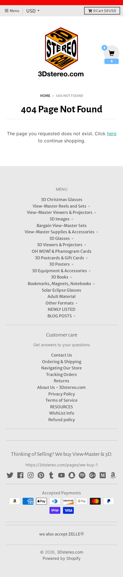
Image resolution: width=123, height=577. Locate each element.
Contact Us (61, 355)
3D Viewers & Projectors (59, 244)
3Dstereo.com (70, 552)
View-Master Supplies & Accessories (59, 231)
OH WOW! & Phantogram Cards (62, 251)
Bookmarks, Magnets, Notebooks (59, 283)
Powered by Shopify (62, 558)
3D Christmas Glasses (61, 199)
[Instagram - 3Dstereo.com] (30, 475)
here (111, 133)
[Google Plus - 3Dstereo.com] (92, 475)
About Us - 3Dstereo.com (61, 387)
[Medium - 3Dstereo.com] (102, 475)
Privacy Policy (61, 394)
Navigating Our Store (61, 368)
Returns (61, 380)
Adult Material (61, 296)
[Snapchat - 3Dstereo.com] (71, 475)
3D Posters (59, 264)
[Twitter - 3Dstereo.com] (10, 475)
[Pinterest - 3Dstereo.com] (40, 475)
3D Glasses (59, 238)
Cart (104, 11)
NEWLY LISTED (61, 309)
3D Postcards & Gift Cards (59, 257)
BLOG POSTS (59, 316)
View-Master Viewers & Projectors (59, 212)
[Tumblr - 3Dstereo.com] (51, 475)
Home (45, 95)
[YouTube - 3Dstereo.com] (61, 475)
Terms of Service (61, 400)
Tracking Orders (61, 374)
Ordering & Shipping (61, 361)
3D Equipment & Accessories (59, 270)
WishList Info (61, 413)
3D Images (59, 219)
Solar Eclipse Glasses (61, 290)
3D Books (59, 277)
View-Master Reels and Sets (59, 206)
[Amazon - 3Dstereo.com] (113, 475)
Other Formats (59, 303)
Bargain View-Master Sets (62, 225)
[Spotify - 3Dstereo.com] (82, 475)
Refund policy (61, 419)
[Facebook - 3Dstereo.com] (20, 475)
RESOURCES (61, 406)
